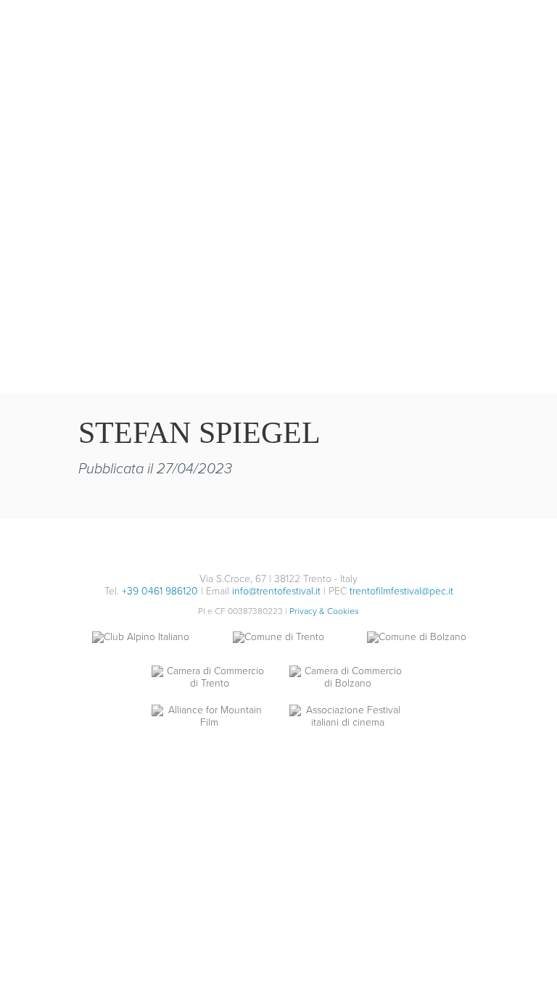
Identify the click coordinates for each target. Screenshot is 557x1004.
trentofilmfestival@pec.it (401, 591)
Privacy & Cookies (324, 611)
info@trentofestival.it (276, 591)
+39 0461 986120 (160, 591)
